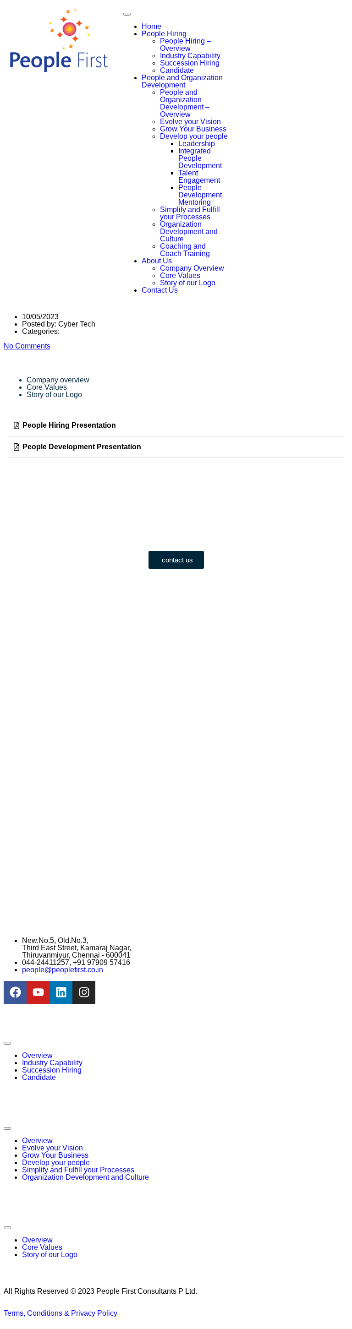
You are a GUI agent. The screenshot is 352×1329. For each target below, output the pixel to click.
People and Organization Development (182, 81)
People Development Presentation (81, 447)
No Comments (27, 346)
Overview (37, 1055)
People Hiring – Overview (185, 44)
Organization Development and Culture (189, 231)
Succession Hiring (190, 63)
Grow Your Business (193, 129)
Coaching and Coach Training (185, 249)
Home (151, 26)
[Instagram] (83, 992)
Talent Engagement (199, 176)
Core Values (180, 275)
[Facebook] (15, 992)
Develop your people (194, 136)
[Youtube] (38, 992)
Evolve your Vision (190, 121)
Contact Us (160, 290)
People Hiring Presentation (69, 425)
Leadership (196, 143)
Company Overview (192, 268)
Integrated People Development (200, 158)
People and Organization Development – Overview (184, 103)
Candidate (177, 70)
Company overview (58, 380)
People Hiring (164, 34)
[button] (176, 425)
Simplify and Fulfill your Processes (190, 213)
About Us (157, 261)
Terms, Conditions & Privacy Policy (60, 1313)
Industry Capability (190, 56)
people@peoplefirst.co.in (62, 970)
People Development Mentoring (200, 195)
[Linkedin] (61, 992)
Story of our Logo (187, 283)
